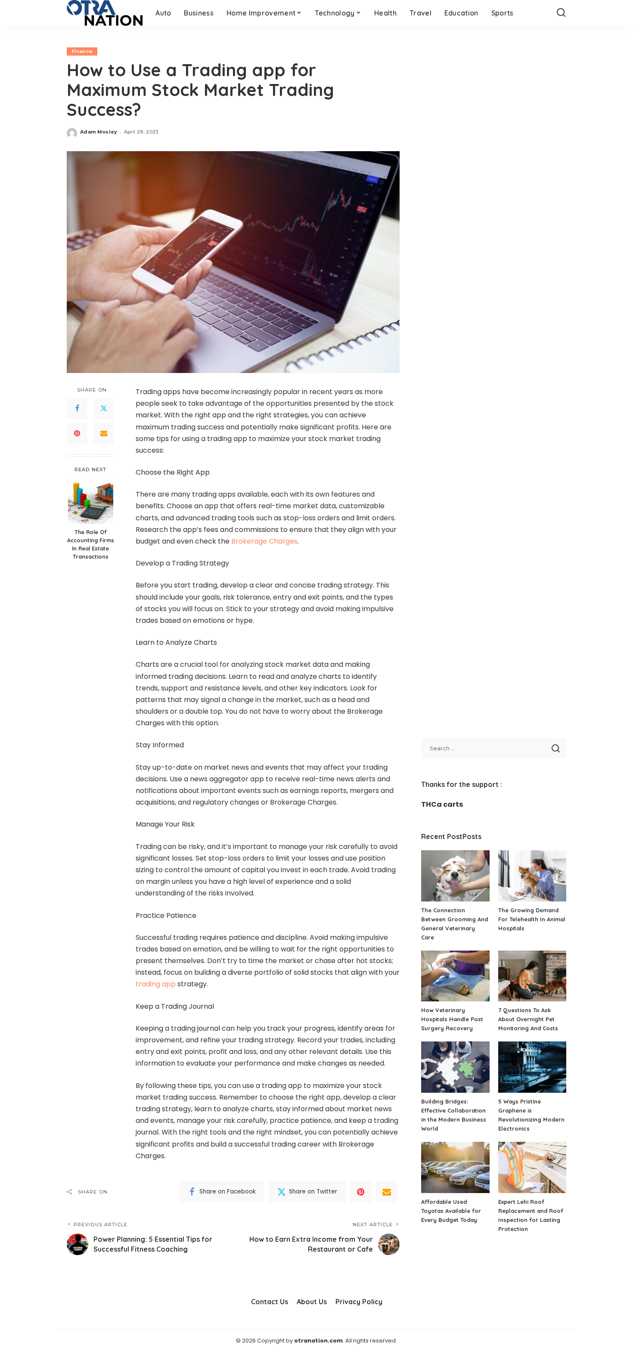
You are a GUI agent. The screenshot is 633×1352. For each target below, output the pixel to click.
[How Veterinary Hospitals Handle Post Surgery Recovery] (455, 976)
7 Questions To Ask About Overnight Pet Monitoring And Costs (528, 1019)
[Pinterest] (77, 433)
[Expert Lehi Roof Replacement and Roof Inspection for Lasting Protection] (532, 1167)
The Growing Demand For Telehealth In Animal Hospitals (531, 919)
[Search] (561, 13)
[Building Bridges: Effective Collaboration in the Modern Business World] (455, 1067)
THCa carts (442, 804)
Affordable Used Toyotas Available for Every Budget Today (451, 1210)
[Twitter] (103, 408)
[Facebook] (77, 408)
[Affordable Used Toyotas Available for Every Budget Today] (455, 1167)
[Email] (103, 433)
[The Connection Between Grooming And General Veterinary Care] (455, 875)
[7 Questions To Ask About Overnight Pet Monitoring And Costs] (532, 976)
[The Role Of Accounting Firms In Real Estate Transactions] (90, 501)
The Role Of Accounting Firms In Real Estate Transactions (90, 544)
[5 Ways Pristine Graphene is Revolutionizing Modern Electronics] (532, 1067)
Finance (82, 51)
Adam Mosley (99, 132)
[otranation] (105, 13)
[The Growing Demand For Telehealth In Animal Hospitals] (532, 875)
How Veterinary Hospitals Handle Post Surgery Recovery (452, 1019)
